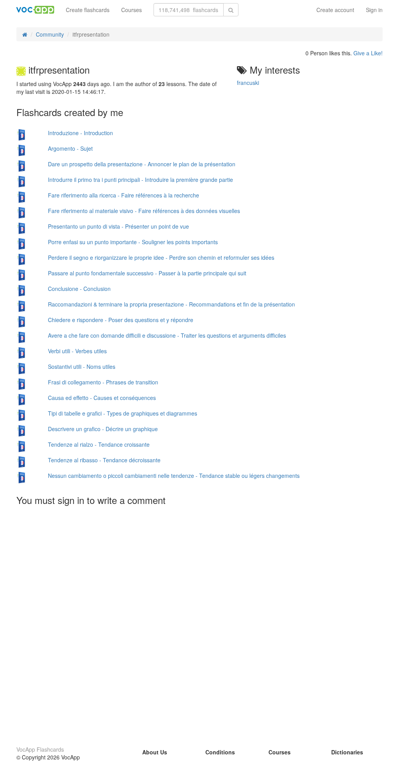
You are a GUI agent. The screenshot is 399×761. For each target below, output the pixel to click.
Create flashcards (87, 10)
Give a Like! (368, 53)
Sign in (374, 10)
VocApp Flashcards (40, 749)
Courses (131, 10)
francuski (248, 82)
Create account (335, 10)
